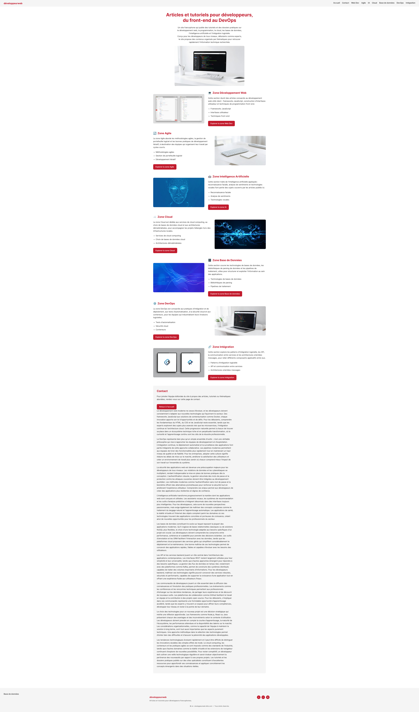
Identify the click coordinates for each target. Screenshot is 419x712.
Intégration (410, 3)
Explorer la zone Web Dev (221, 123)
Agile (363, 3)
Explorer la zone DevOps (166, 337)
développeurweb (13, 3)
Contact (345, 3)
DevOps (400, 3)
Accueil (336, 3)
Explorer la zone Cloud (165, 250)
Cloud (374, 3)
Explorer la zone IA (218, 207)
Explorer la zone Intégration (222, 377)
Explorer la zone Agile (164, 167)
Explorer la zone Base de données (225, 294)
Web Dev (355, 3)
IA (369, 3)
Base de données (386, 3)
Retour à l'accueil (166, 407)
